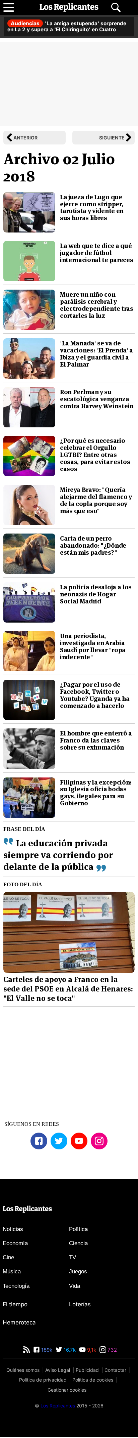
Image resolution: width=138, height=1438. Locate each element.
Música (12, 1271)
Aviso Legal (57, 1370)
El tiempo (15, 1304)
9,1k (91, 1350)
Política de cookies (92, 1380)
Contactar (115, 1370)
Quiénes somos (23, 1370)
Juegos (78, 1271)
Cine (8, 1257)
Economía (15, 1243)
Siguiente (112, 137)
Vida (74, 1286)
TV (72, 1257)
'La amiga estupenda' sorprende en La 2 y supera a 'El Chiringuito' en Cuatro (66, 26)
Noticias (13, 1229)
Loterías (80, 1304)
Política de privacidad (43, 1380)
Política (78, 1229)
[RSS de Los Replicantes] (26, 1350)
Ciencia (78, 1243)
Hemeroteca (19, 1322)
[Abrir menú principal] (8, 7)
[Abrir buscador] (116, 7)
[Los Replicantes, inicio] (69, 7)
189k (46, 1350)
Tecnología (16, 1286)
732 (111, 1350)
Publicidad (87, 1370)
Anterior (25, 137)
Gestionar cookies (67, 1390)
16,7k (69, 1350)
